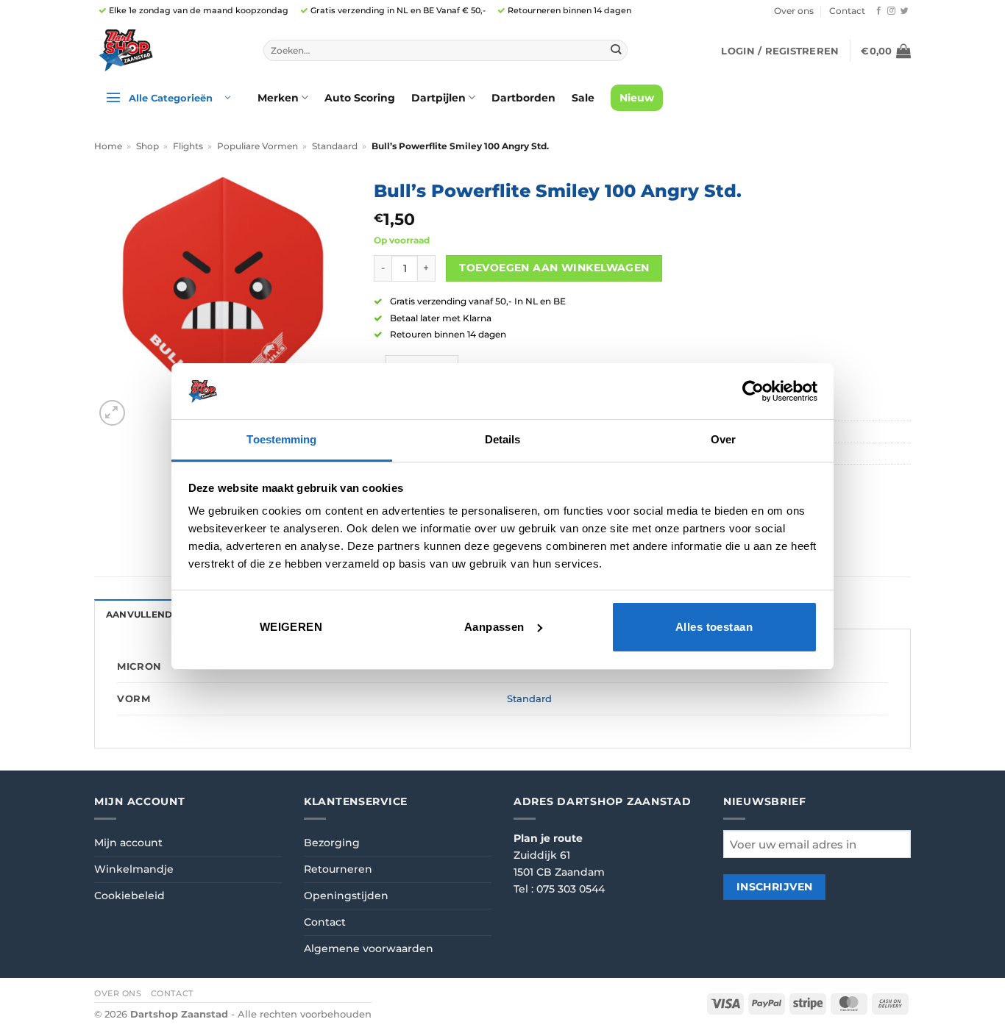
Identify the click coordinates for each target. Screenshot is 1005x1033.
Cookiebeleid (129, 895)
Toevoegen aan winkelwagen (554, 267)
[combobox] (445, 51)
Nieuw (636, 97)
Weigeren (291, 627)
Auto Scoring (359, 97)
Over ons (794, 11)
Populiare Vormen (257, 146)
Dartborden (523, 97)
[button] (780, 50)
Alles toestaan (714, 627)
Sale (583, 97)
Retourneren (338, 869)
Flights (188, 146)
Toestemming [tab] (281, 439)
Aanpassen (494, 627)
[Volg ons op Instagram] (891, 11)
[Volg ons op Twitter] (905, 11)
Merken (278, 97)
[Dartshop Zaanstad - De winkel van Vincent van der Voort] (167, 50)
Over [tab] (723, 439)
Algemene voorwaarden (368, 948)
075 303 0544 (570, 889)
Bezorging (332, 842)
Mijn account (128, 842)
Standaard (335, 146)
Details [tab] (503, 439)
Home (108, 146)
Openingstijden (346, 895)
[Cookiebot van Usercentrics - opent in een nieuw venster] (753, 391)
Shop (147, 146)
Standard (529, 698)
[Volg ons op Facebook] (879, 11)
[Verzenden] (615, 50)
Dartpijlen (438, 97)
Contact (847, 11)
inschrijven (774, 886)
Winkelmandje (134, 869)
